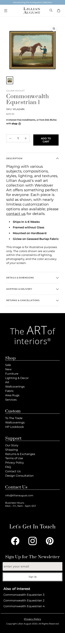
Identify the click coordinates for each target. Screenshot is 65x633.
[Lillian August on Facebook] (15, 541)
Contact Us (13, 471)
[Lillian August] (31, 10)
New (8, 369)
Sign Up (33, 576)
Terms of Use (14, 458)
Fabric (9, 391)
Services (11, 399)
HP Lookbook (14, 427)
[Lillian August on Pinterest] (49, 541)
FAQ (8, 467)
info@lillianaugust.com (19, 495)
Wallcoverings (15, 386)
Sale (8, 365)
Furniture (11, 373)
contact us (15, 213)
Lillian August (15, 91)
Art (7, 382)
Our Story (11, 445)
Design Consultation (19, 475)
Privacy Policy (14, 462)
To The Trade (14, 418)
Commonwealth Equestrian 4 (24, 606)
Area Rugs (12, 395)
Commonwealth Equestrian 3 (23, 594)
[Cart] (59, 10)
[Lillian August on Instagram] (32, 541)
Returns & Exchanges (20, 454)
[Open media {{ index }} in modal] (32, 50)
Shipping (11, 449)
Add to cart (46, 140)
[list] (32, 50)
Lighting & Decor (17, 378)
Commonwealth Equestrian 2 (23, 600)
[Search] (51, 11)
